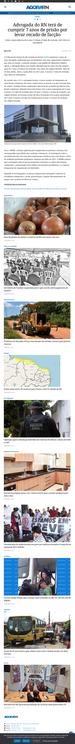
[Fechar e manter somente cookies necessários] (73, 739)
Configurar (36, 741)
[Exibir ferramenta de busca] (70, 7)
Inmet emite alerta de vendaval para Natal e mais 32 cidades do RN (33, 389)
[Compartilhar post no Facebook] (38, 19)
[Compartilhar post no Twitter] (35, 19)
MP (20, 80)
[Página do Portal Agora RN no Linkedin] (20, 1)
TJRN (46, 57)
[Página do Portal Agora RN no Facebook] (6, 1)
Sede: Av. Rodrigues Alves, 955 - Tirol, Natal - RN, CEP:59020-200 (22, 724)
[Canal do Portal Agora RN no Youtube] (16, 1)
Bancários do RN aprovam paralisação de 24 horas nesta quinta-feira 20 (35, 704)
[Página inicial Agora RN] (11, 717)
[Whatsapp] (40, 19)
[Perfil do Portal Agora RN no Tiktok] (23, 1)
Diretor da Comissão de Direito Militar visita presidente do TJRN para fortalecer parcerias (36, 189)
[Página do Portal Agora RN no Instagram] (12, 1)
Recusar (26, 741)
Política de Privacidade (50, 741)
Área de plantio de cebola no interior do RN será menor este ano (31, 237)
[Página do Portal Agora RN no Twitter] (9, 1)
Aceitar (17, 741)
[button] (5, 7)
